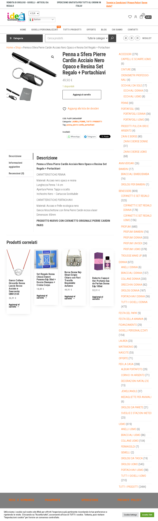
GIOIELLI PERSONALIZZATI (45, 28)
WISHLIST (147, 38)
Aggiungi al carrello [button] (14, 305)
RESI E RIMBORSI (21, 500)
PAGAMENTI (52, 500)
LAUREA (75, 121)
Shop (18, 47)
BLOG (104, 29)
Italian (37, 19)
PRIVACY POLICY (129, 500)
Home (9, 47)
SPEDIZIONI (89, 500)
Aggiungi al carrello (82, 94)
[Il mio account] (136, 17)
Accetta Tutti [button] (147, 515)
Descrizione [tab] (15, 156)
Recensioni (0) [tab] (16, 173)
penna (69, 125)
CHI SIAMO (117, 29)
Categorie (18, 38)
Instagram (131, 38)
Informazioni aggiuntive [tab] (15, 164)
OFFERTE (91, 29)
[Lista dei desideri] (130, 17)
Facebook (125, 38)
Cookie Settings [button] (130, 515)
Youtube (137, 38)
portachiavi (89, 125)
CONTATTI (133, 29)
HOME (23, 29)
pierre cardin (78, 125)
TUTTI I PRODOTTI (72, 29)
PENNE (82, 121)
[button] (52, 57)
